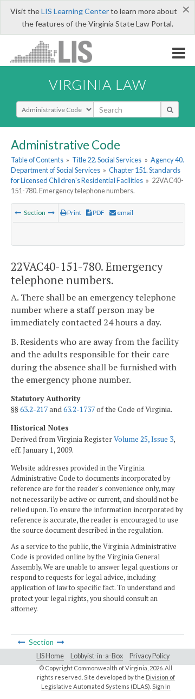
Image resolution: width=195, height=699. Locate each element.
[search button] (170, 109)
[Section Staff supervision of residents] (18, 212)
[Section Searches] (51, 212)
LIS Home (50, 656)
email (124, 212)
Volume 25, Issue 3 (143, 439)
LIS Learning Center (75, 11)
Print (73, 212)
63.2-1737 (79, 409)
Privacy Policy (149, 656)
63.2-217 (34, 409)
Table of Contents (37, 159)
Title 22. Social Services (106, 159)
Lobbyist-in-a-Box (96, 656)
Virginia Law (97, 84)
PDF (98, 212)
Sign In (161, 686)
